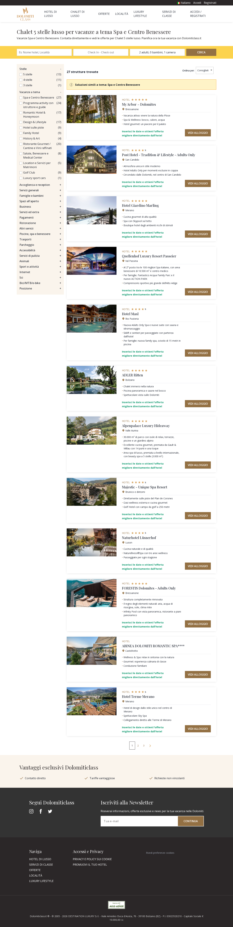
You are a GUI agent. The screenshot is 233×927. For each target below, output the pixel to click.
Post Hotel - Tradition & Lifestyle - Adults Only (158, 154)
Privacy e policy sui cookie (92, 859)
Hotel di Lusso (40, 859)
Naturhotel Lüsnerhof (139, 537)
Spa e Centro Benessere (38, 97)
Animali (40, 261)
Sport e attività (40, 266)
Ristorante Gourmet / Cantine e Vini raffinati (37, 146)
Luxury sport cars (34, 178)
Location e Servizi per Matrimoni (37, 165)
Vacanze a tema (40, 92)
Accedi (197, 3)
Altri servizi (40, 228)
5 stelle (27, 74)
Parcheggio (40, 245)
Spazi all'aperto (40, 201)
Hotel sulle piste (33, 127)
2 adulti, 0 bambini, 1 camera (157, 52)
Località (121, 14)
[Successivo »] (150, 746)
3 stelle (27, 85)
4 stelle (27, 80)
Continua (191, 821)
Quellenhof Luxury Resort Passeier (149, 256)
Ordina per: (188, 70)
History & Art (31, 138)
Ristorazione (40, 223)
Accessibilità (40, 250)
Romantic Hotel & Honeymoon (34, 114)
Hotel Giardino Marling (140, 205)
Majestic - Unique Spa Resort (144, 487)
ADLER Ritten (132, 375)
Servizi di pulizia (40, 256)
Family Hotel (31, 133)
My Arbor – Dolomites (139, 104)
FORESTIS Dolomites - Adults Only (149, 588)
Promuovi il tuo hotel (90, 864)
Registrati (210, 3)
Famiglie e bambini (40, 196)
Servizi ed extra (40, 212)
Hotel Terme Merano (138, 696)
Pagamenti (40, 217)
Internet (40, 272)
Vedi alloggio (198, 133)
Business (40, 206)
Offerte (104, 14)
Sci (40, 277)
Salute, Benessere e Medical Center (35, 155)
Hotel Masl (130, 313)
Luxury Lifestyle (41, 881)
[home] (26, 14)
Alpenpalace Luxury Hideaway (146, 425)
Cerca (201, 52)
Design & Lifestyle (34, 122)
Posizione (40, 288)
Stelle (40, 69)
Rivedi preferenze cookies (160, 852)
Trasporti (40, 239)
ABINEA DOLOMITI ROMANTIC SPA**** (153, 646)
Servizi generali (40, 190)
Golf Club (29, 172)
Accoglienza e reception (40, 185)
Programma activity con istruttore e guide (38, 105)
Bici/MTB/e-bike (40, 283)
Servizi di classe (41, 864)
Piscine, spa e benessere (40, 234)
